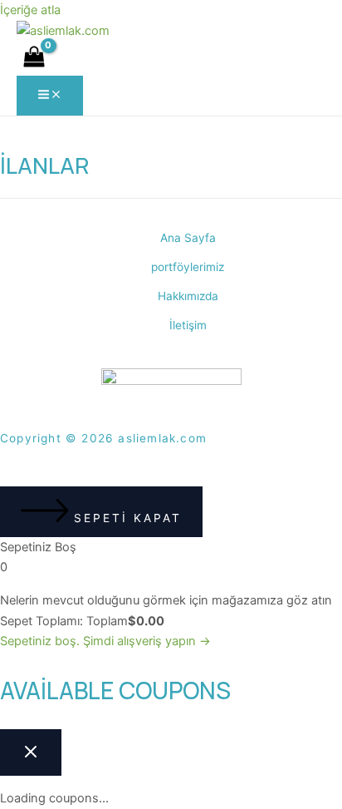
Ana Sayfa (188, 237)
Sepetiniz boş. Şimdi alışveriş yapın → (105, 641)
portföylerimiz (187, 267)
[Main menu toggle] (50, 96)
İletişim (188, 325)
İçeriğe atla (30, 9)
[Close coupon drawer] (30, 753)
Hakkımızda (188, 296)
